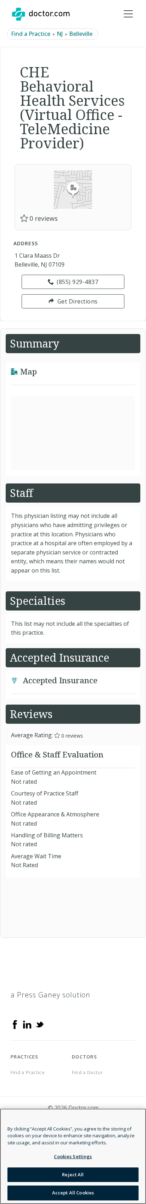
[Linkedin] (27, 1024)
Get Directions (77, 301)
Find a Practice (30, 34)
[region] (73, 1156)
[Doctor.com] (41, 14)
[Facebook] (15, 1024)
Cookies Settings (73, 1156)
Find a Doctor (87, 1072)
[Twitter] (39, 1024)
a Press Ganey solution (50, 995)
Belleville (80, 34)
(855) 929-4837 (77, 282)
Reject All (73, 1174)
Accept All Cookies (73, 1192)
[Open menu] (128, 14)
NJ (60, 34)
